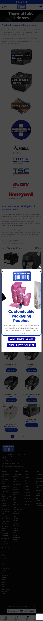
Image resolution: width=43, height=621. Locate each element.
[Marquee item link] (17, 295)
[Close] (40, 267)
